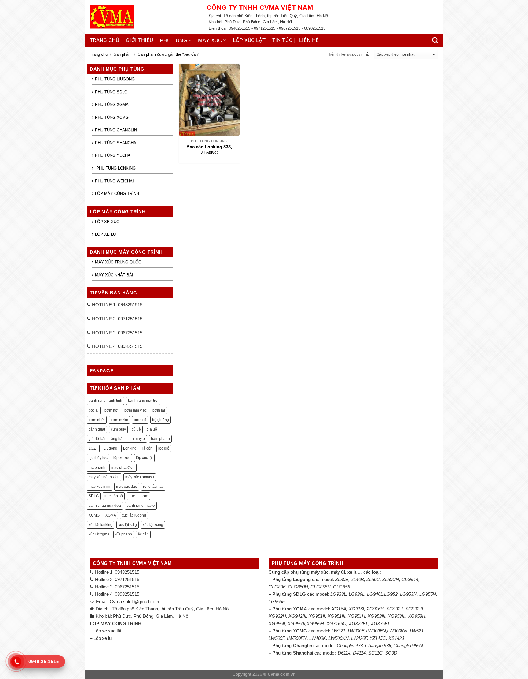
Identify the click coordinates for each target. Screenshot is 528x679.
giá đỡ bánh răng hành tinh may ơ (117, 439)
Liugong (110, 448)
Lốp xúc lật (249, 40)
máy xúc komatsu (139, 477)
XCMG (94, 515)
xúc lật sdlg (127, 525)
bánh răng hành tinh (105, 400)
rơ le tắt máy (153, 486)
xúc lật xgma (99, 534)
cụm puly (118, 429)
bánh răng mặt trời (143, 400)
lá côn (147, 448)
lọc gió (163, 448)
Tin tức (282, 40)
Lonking (130, 448)
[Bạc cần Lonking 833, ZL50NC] (209, 100)
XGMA (110, 515)
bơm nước (119, 420)
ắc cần (143, 534)
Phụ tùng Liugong (115, 79)
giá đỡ (152, 429)
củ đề (136, 429)
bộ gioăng (160, 420)
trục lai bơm (138, 496)
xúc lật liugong (134, 515)
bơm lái (158, 410)
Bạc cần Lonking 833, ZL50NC (209, 149)
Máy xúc (210, 40)
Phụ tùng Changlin (116, 130)
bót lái (94, 410)
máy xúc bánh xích (104, 477)
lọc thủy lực (98, 458)
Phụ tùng (173, 40)
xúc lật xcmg (153, 525)
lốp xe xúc (121, 458)
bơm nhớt (97, 420)
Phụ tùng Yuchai (113, 155)
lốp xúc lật (144, 458)
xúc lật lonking (100, 525)
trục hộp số (114, 496)
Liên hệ (309, 40)
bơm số (140, 420)
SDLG (94, 496)
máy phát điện (123, 467)
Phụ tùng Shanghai (116, 142)
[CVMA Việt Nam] (143, 17)
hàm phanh (160, 439)
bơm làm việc (135, 410)
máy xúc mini (99, 486)
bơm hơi (112, 410)
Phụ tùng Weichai (114, 181)
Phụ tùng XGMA (112, 104)
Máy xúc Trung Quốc (118, 262)
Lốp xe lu (105, 234)
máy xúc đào (126, 486)
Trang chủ (104, 40)
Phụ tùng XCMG (112, 117)
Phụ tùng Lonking (115, 168)
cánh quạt (97, 429)
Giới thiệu (139, 40)
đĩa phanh (123, 534)
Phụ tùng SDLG (111, 92)
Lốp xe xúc (107, 221)
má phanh (97, 467)
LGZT (93, 448)
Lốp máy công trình (117, 193)
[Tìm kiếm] (435, 40)
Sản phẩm (123, 54)
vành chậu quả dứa (105, 505)
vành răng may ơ (141, 505)
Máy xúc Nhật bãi (114, 275)
